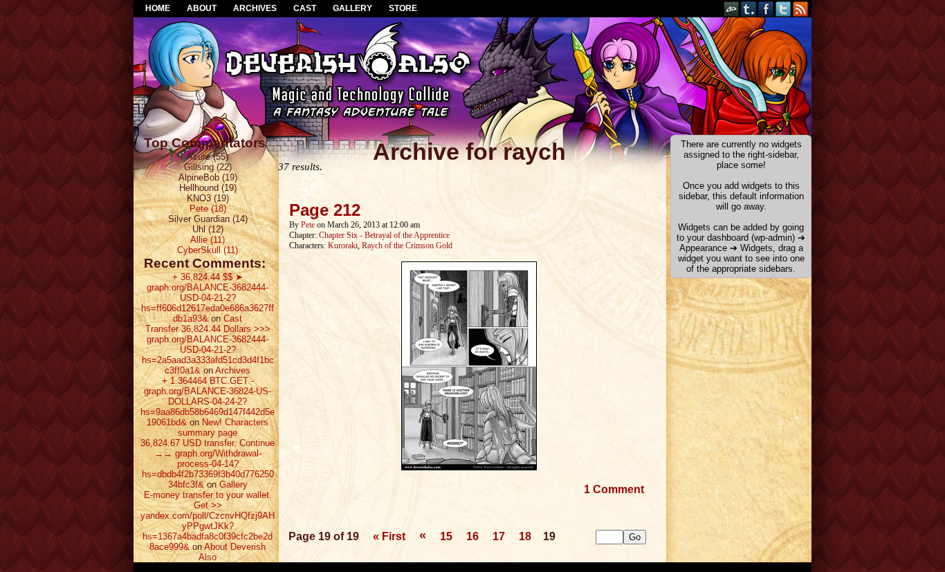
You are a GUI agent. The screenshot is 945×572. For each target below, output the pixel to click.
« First (389, 536)
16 (472, 536)
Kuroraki (343, 245)
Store (403, 8)
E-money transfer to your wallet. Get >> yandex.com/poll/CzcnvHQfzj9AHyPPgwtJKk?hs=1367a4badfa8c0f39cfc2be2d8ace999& (207, 521)
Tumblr (749, 8)
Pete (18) (208, 208)
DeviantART (731, 8)
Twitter (783, 8)
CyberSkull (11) (207, 250)
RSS (800, 8)
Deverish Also (472, 51)
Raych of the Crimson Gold (407, 245)
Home (157, 8)
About (202, 8)
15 (446, 536)
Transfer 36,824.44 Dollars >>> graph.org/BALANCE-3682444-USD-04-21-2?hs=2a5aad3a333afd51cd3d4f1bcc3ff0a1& (208, 350)
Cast (304, 8)
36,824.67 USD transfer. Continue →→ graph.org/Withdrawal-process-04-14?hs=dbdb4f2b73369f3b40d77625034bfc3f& (207, 464)
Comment (614, 489)
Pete (308, 225)
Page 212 (324, 210)
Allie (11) (207, 239)
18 (525, 536)
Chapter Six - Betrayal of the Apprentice (384, 235)
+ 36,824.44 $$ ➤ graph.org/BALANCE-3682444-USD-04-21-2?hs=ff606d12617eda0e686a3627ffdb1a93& (207, 298)
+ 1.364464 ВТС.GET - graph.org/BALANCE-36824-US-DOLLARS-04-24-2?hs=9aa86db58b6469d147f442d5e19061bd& (207, 401)
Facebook (766, 8)
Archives (255, 8)
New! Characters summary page (223, 427)
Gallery (352, 8)
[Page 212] (469, 466)
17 (499, 536)
